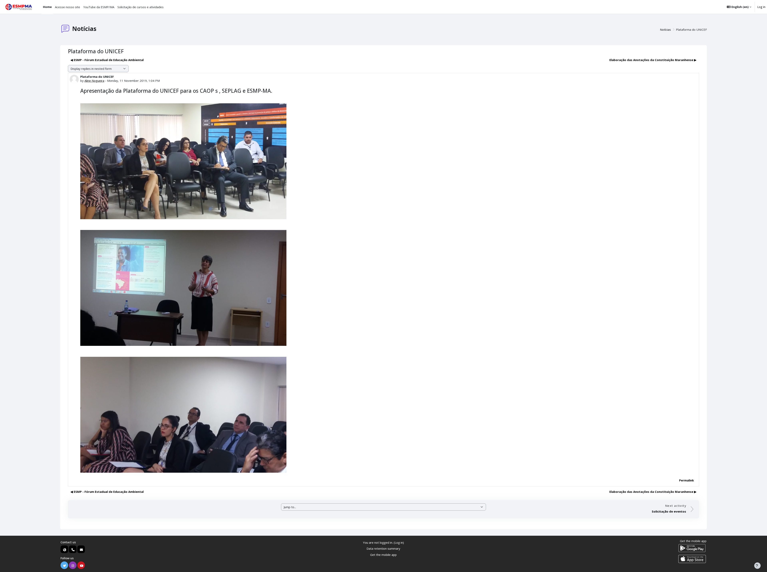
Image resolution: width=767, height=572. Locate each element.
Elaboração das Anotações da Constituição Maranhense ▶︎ (652, 60)
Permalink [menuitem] (686, 480)
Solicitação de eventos (669, 511)
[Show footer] (757, 565)
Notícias (665, 30)
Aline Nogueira (94, 81)
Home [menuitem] (47, 7)
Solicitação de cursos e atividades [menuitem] (140, 7)
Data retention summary (383, 548)
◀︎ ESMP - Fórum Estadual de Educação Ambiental (107, 60)
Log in (761, 7)
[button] (739, 7)
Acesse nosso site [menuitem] (67, 7)
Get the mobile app (383, 555)
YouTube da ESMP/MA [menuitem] (98, 7)
